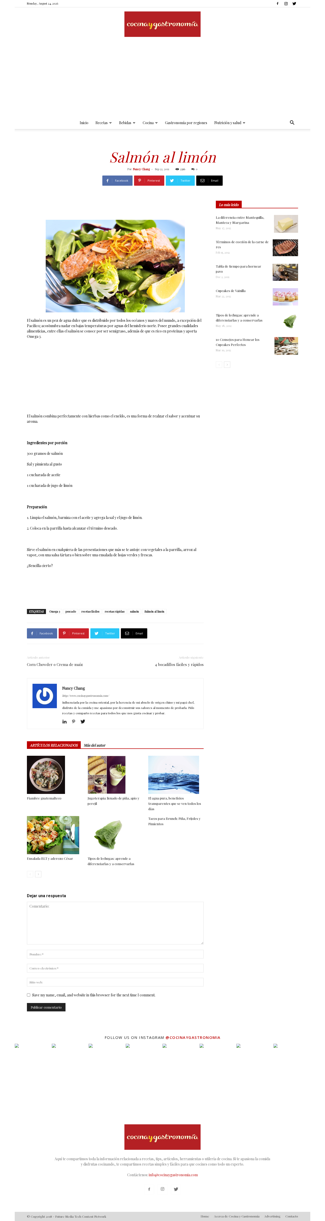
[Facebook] (277, 3)
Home (205, 1216)
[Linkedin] (66, 722)
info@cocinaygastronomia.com (173, 1174)
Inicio (84, 122)
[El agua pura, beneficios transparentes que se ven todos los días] (176, 775)
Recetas (101, 122)
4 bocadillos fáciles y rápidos (179, 664)
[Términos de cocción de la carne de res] (285, 247)
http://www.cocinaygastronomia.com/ (85, 695)
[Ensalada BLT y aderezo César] (54, 835)
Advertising (272, 1216)
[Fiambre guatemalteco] (54, 775)
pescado (71, 611)
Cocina (148, 122)
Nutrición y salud (227, 122)
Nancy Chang (141, 169)
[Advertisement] (162, 78)
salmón (134, 611)
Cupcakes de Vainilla (231, 290)
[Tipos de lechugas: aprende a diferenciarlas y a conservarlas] (115, 835)
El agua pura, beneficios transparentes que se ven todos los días (174, 803)
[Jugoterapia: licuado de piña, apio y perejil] (115, 775)
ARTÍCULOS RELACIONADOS (54, 745)
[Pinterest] (75, 722)
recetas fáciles (90, 611)
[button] (292, 123)
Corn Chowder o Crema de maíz (55, 664)
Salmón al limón (154, 611)
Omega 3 (54, 611)
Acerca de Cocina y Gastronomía (236, 1216)
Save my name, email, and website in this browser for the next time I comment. (93, 995)
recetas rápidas (114, 611)
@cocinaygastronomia (193, 1037)
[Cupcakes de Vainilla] (285, 297)
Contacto (291, 1216)
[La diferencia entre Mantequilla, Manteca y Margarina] (286, 224)
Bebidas (125, 122)
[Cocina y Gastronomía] (162, 24)
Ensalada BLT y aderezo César (50, 858)
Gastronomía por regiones (186, 122)
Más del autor (94, 745)
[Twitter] (294, 3)
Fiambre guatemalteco (44, 798)
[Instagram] (286, 3)
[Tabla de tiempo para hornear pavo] (285, 272)
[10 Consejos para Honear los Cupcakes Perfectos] (286, 346)
